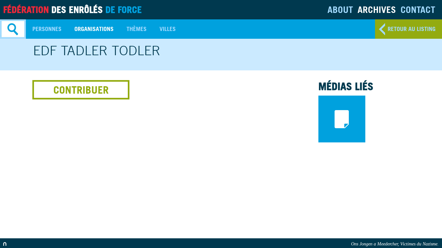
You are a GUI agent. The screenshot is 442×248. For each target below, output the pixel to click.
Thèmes (137, 29)
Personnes (46, 29)
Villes (168, 29)
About (340, 9)
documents (341, 119)
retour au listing (412, 29)
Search (13, 29)
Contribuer (81, 90)
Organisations (94, 29)
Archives (377, 9)
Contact (418, 9)
